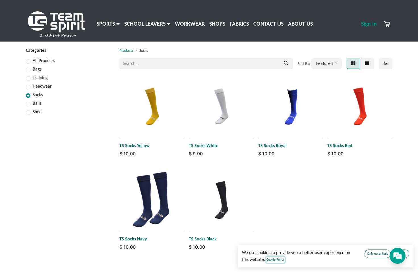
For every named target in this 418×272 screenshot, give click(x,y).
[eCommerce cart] (387, 24)
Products (126, 51)
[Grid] (353, 63)
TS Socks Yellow (134, 146)
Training (40, 78)
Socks (38, 95)
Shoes (38, 112)
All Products (44, 61)
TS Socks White (203, 146)
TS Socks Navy (133, 239)
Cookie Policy (275, 259)
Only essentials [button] (377, 253)
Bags (37, 69)
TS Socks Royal (272, 146)
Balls (37, 103)
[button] (326, 63)
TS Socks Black (203, 239)
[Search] (286, 63)
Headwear (42, 86)
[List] (367, 63)
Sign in (369, 24)
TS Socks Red (339, 146)
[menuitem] (108, 24)
